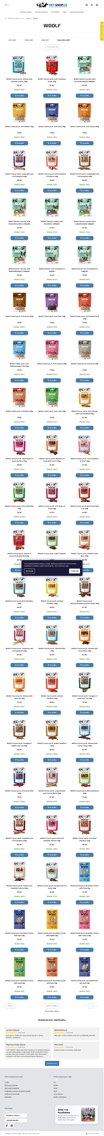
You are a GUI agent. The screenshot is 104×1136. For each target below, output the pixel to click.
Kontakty (8, 1097)
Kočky (56, 1085)
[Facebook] (7, 1125)
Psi (55, 1082)
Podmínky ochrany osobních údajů (17, 1091)
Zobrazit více (52, 1063)
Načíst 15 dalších (52, 1006)
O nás (7, 1082)
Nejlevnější (29, 40)
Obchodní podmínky (12, 1088)
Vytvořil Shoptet (93, 1133)
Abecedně (12, 40)
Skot (55, 1091)
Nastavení (29, 571)
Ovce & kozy (58, 1094)
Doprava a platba (11, 1085)
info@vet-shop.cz (13, 1115)
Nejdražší (45, 40)
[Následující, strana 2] (91, 1005)
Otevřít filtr (51, 47)
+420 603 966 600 (12, 1120)
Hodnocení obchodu (52, 1019)
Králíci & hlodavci (60, 1097)
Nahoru (10, 1006)
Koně (55, 1088)
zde (67, 566)
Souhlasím (75, 571)
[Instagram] (11, 1125)
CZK (6, 5)
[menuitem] (26, 12)
